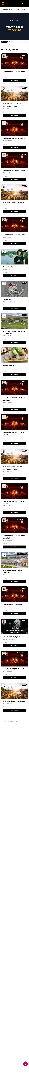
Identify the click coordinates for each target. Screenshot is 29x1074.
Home (11, 20)
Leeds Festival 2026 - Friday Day (14, 669)
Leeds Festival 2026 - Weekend (14, 72)
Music (10, 41)
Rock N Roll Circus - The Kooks (13, 202)
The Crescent (7, 269)
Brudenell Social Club (9, 301)
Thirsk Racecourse (9, 574)
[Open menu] (26, 3)
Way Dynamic (7, 299)
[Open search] (22, 3)
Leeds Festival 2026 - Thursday (14, 170)
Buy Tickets (14, 80)
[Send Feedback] (25, 1063)
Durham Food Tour (9, 366)
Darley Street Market (9, 639)
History (24, 9)
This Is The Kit (8, 267)
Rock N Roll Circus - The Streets (14, 701)
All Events (4, 41)
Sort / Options (22, 42)
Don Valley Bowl (8, 108)
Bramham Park (8, 140)
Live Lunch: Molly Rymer (11, 637)
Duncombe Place (8, 336)
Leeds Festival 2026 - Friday (13, 604)
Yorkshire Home (7, 9)
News (17, 9)
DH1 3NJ (6, 368)
